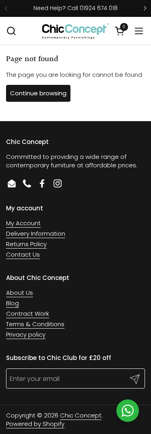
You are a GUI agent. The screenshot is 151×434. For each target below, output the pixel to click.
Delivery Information (35, 233)
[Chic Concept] (75, 31)
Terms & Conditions (35, 324)
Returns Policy (26, 244)
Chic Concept (80, 415)
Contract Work (27, 313)
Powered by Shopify (35, 424)
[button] (11, 31)
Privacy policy (26, 334)
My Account (23, 223)
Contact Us (23, 254)
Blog (12, 303)
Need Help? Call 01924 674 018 (75, 8)
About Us (19, 292)
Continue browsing (38, 93)
